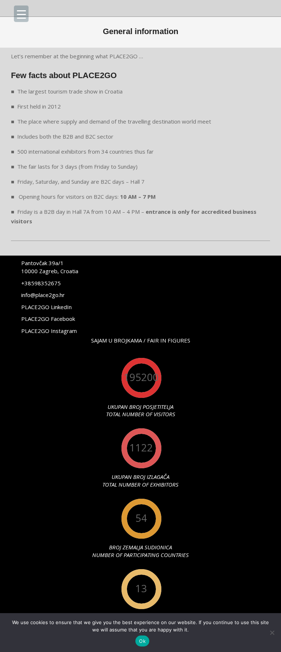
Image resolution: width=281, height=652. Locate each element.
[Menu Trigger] (21, 14)
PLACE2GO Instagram (49, 330)
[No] (272, 632)
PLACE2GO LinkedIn (46, 307)
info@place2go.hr (43, 294)
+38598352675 (41, 283)
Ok (142, 641)
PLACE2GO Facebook (48, 318)
